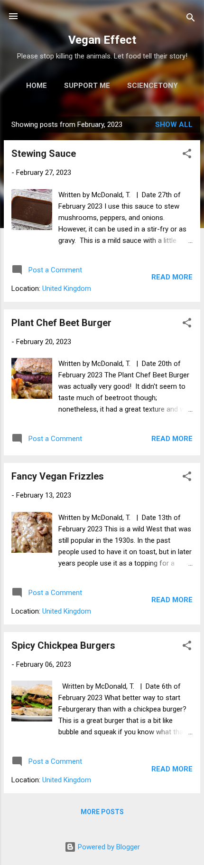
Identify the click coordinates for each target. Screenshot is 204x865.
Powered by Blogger (108, 847)
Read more (172, 277)
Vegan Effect (102, 40)
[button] (187, 155)
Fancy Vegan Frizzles (57, 476)
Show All (174, 124)
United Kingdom (66, 288)
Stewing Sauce (43, 153)
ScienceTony (152, 85)
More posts (102, 812)
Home (36, 85)
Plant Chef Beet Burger (61, 322)
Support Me (87, 85)
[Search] (190, 19)
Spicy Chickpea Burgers (63, 645)
